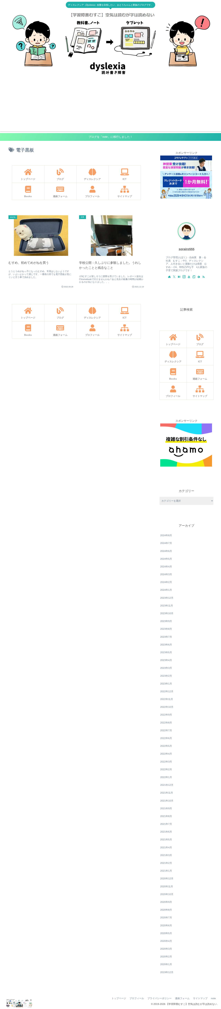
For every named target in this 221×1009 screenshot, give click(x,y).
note (213, 998)
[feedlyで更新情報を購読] (198, 276)
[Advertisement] (110, 107)
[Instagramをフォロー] (184, 276)
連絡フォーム (182, 998)
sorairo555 (186, 249)
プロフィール (136, 998)
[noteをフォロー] (194, 276)
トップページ (119, 998)
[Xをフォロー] (174, 276)
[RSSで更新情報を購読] (203, 276)
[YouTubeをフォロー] (189, 276)
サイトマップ (200, 998)
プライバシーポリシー (159, 998)
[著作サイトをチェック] (169, 276)
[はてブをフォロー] (179, 276)
